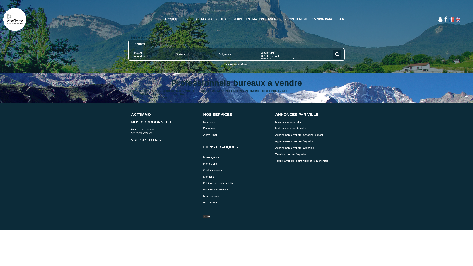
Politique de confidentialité (218, 183)
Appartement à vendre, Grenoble (294, 147)
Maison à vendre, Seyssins (291, 128)
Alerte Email (210, 134)
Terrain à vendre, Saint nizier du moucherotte (301, 160)
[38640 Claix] (295, 52)
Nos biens (209, 121)
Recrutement (296, 19)
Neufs (220, 19)
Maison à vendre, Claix (288, 121)
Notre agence (211, 157)
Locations (203, 19)
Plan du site (210, 163)
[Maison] (152, 52)
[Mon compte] (440, 19)
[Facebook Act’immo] (445, 19)
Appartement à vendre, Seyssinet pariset (299, 134)
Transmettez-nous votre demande (150, 97)
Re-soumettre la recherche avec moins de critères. (159, 94)
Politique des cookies (215, 189)
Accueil (171, 19)
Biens (186, 19)
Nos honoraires (212, 196)
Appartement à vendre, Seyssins (294, 141)
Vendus (235, 19)
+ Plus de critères (236, 64)
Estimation (255, 19)
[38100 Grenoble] (295, 56)
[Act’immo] (42, 19)
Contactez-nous (212, 170)
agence (274, 19)
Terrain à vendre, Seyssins (290, 154)
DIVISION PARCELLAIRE (328, 19)
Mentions (208, 176)
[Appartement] (152, 56)
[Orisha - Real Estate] (210, 210)
